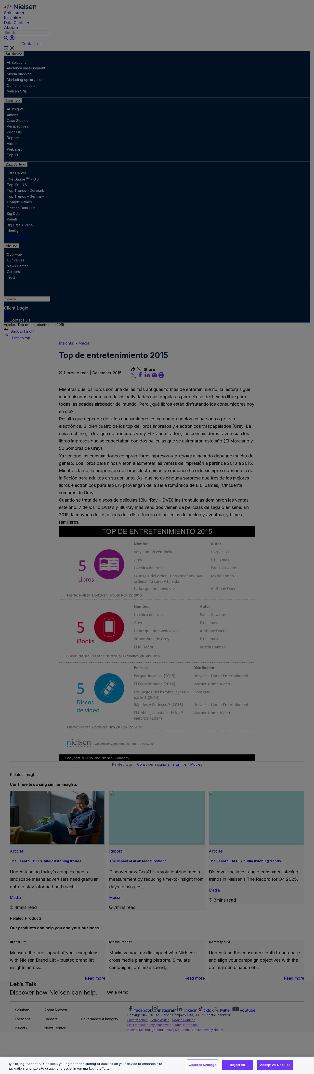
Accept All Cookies (275, 1065)
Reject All (237, 1065)
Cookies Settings (202, 1065)
